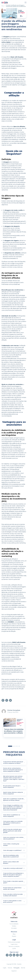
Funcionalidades (14, 924)
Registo (14, 936)
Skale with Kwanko (17, 57)
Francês (10, 968)
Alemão (23, 968)
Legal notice (14, 944)
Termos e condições (14, 946)
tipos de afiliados (19, 126)
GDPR (14, 948)
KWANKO (11, 622)
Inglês (4, 968)
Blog (14, 934)
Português (16, 968)
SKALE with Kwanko (18, 642)
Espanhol (14, 971)
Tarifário (14, 926)
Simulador (14, 928)
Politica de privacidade (14, 942)
